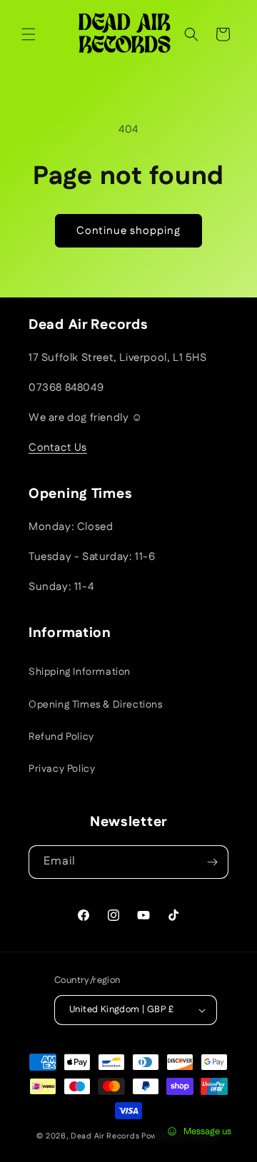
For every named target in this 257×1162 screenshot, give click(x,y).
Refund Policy (61, 737)
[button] (28, 34)
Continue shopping (128, 230)
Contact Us (58, 447)
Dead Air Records (105, 1136)
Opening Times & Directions (96, 705)
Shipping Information (80, 672)
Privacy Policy (62, 769)
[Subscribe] (212, 862)
